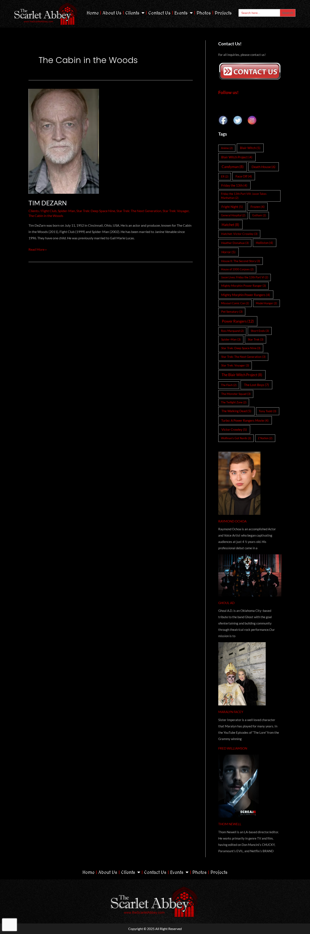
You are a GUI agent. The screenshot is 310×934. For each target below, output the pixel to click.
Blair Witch (250, 148)
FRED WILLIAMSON (232, 748)
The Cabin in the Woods (45, 216)
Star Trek (255, 339)
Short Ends (260, 330)
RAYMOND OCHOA (232, 521)
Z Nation (265, 438)
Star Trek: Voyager (176, 211)
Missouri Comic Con (235, 303)
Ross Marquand (232, 330)
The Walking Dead (236, 411)
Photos (204, 13)
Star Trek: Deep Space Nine (95, 211)
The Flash (229, 385)
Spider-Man (66, 211)
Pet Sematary (232, 311)
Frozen (258, 207)
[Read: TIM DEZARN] (110, 141)
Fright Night (232, 207)
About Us (111, 13)
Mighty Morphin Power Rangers (245, 295)
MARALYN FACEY (230, 712)
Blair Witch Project (236, 157)
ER (224, 176)
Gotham (259, 215)
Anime (227, 148)
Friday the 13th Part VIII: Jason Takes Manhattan (244, 196)
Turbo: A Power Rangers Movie (245, 420)
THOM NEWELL (229, 824)
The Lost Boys (256, 385)
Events (181, 13)
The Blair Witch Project (242, 375)
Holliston (264, 243)
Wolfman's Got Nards (236, 438)
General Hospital (233, 215)
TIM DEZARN (47, 203)
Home (93, 13)
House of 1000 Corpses (237, 269)
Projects (223, 13)
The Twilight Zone (234, 402)
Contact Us (159, 13)
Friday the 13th (234, 185)
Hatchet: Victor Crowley (239, 234)
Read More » (37, 248)
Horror (228, 252)
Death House (263, 167)
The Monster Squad (236, 394)
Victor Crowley (234, 429)
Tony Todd (267, 411)
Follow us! (228, 92)
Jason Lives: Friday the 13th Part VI (244, 277)
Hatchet (230, 224)
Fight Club (49, 211)
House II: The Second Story (240, 261)
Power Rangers (238, 321)
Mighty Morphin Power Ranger (243, 285)
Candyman (233, 166)
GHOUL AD (226, 603)
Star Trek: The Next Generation (138, 211)
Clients (132, 13)
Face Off (244, 176)
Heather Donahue (235, 243)
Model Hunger (266, 303)
